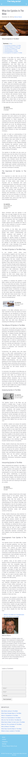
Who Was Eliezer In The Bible (11, 616)
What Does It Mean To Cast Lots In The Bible (13, 722)
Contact (4, 739)
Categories (5, 741)
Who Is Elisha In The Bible (8, 726)
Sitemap (4, 744)
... (2, 661)
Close (10, 43)
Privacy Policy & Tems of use (9, 746)
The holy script (14, 1)
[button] (26, 4)
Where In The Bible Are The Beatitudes (14, 614)
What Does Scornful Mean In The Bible (11, 728)
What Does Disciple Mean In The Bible (11, 713)
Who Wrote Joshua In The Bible (9, 711)
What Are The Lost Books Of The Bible (11, 724)
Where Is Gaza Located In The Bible (10, 731)
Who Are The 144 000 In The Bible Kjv (11, 720)
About (3, 737)
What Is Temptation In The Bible (9, 715)
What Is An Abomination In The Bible (10, 717)
